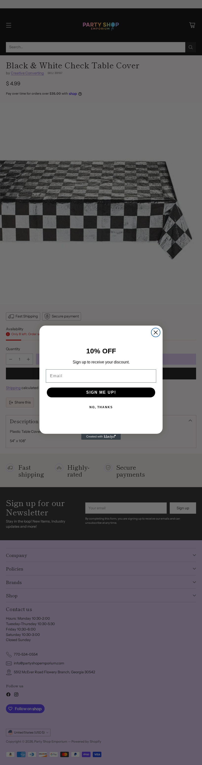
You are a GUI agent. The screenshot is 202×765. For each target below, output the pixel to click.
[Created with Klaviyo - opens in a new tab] (101, 437)
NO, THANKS (101, 407)
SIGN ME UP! (101, 392)
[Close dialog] (155, 332)
